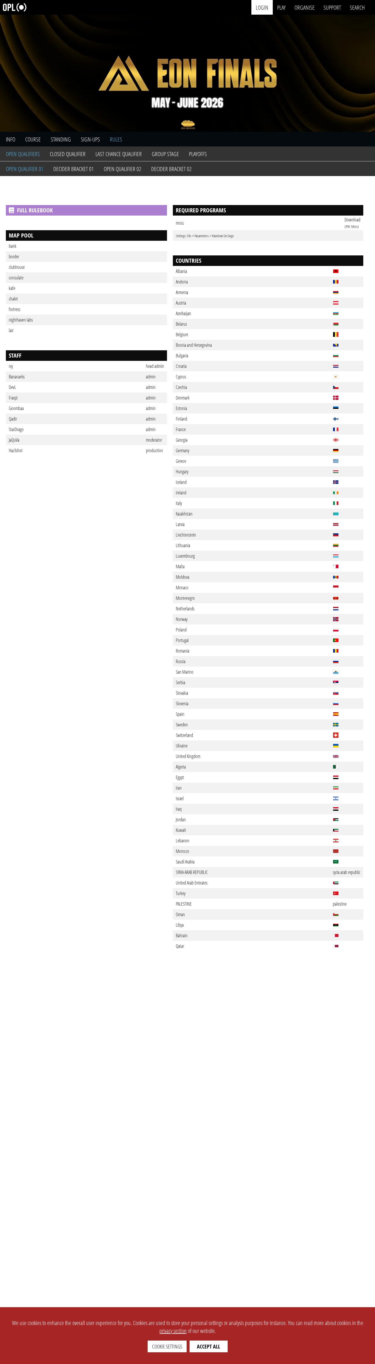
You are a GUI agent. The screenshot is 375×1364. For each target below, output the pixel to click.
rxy (11, 366)
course (33, 139)
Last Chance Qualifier (119, 154)
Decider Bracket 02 (171, 169)
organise (304, 7)
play (281, 7)
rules (116, 139)
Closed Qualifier (68, 154)
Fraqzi (13, 398)
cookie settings (167, 1346)
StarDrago (16, 429)
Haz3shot (16, 450)
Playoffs (198, 154)
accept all (208, 1346)
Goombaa (16, 408)
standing (61, 139)
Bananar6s (17, 376)
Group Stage (165, 154)
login (262, 7)
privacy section (173, 1331)
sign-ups (90, 139)
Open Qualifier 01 (24, 169)
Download (352, 219)
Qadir (13, 419)
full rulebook (35, 210)
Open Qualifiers (23, 154)
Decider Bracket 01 (73, 169)
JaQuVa (14, 440)
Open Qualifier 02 (122, 169)
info (10, 139)
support (332, 7)
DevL (12, 387)
